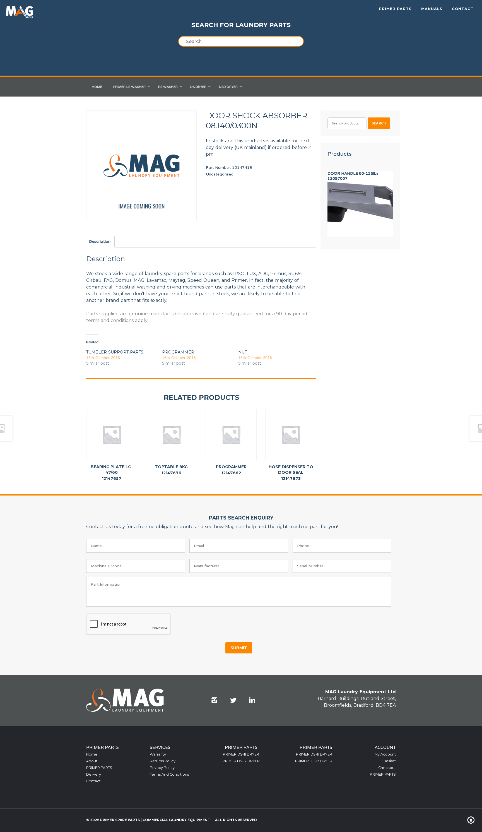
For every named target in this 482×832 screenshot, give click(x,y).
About (91, 761)
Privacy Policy (162, 768)
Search (379, 123)
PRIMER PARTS (395, 9)
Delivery (93, 774)
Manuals (431, 9)
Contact (463, 9)
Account (385, 747)
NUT (242, 352)
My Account (385, 754)
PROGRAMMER (178, 352)
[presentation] (128, 624)
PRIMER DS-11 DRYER (241, 754)
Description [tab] (99, 241)
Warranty (158, 754)
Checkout (387, 768)
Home (91, 754)
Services (160, 747)
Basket (390, 761)
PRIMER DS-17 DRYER (241, 761)
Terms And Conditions (169, 774)
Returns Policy (162, 761)
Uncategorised (219, 174)
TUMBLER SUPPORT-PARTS (114, 352)
